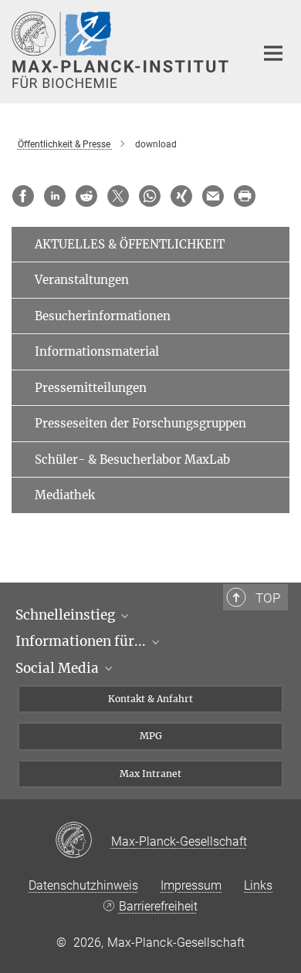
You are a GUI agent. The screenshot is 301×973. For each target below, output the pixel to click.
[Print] (244, 196)
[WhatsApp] (149, 196)
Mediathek (65, 495)
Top (267, 598)
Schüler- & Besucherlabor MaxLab (132, 459)
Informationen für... (82, 641)
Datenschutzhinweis (83, 885)
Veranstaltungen (82, 279)
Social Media (58, 668)
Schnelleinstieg (66, 615)
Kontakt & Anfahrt (150, 698)
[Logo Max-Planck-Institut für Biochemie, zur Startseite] (122, 50)
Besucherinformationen (103, 316)
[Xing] (181, 196)
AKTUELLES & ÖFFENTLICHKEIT (130, 244)
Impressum (191, 885)
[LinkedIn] (54, 196)
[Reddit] (86, 196)
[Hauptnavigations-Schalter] (273, 53)
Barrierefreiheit (158, 906)
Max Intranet (150, 773)
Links (258, 885)
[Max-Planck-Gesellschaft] (83, 841)
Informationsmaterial (97, 351)
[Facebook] (23, 196)
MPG (151, 736)
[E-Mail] (213, 196)
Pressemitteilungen (91, 387)
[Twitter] (118, 196)
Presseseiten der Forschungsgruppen (140, 423)
